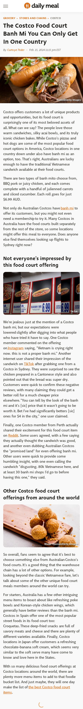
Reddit (13, 435)
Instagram (15, 348)
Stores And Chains (32, 18)
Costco (55, 18)
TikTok (74, 311)
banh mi (67, 208)
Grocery (9, 18)
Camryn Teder (15, 50)
